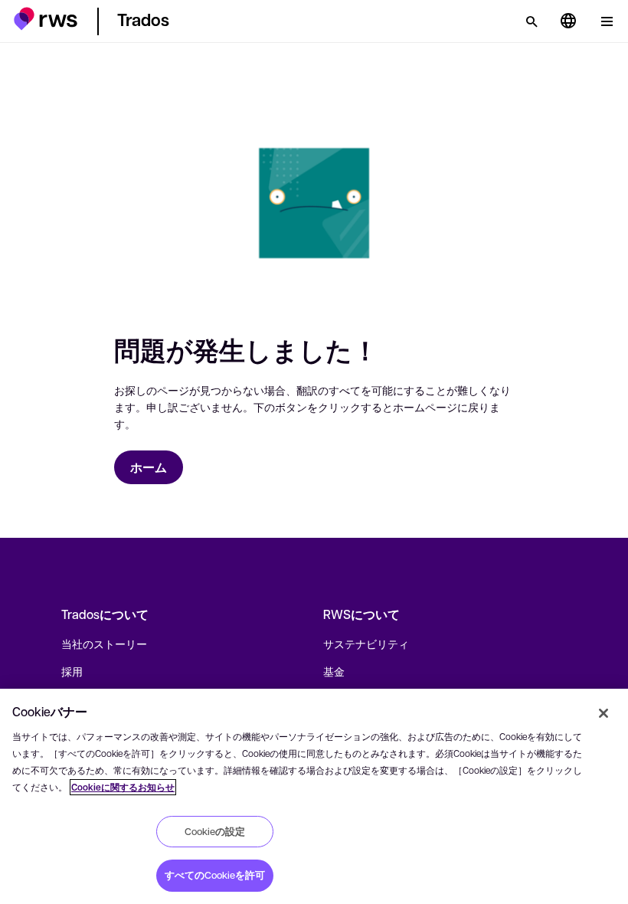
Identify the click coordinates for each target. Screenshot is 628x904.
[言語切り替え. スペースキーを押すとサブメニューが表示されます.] (568, 21)
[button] (45, 18)
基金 (334, 671)
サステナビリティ (366, 643)
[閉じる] (603, 713)
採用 (72, 671)
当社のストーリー (104, 643)
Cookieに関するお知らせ (123, 787)
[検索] (531, 21)
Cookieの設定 (215, 831)
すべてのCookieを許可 (215, 875)
